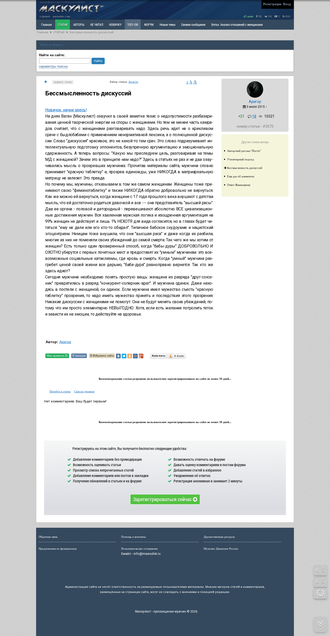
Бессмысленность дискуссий (92, 32)
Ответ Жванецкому (239, 184)
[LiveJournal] (146, 356)
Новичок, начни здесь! (66, 110)
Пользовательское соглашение (139, 548)
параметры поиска (53, 66)
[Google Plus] (141, 356)
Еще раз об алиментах (240, 176)
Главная (42, 32)
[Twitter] (124, 356)
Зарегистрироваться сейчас (163, 499)
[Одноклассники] (129, 356)
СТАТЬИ (62, 24)
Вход (287, 4)
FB (260, 16)
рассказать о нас (61, 16)
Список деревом (84, 391)
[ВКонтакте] (118, 356)
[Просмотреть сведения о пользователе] (255, 96)
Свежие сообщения (193, 24)
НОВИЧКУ (115, 24)
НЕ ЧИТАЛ (96, 24)
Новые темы (167, 24)
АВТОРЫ (78, 24)
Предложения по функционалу (58, 548)
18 (254, 116)
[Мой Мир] (135, 356)
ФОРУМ (149, 24)
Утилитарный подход (240, 159)
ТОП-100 (132, 24)
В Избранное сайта (102, 355)
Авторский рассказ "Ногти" (244, 150)
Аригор (133, 81)
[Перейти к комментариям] (45, 81)
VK (269, 16)
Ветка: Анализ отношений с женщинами (237, 24)
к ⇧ (321, 569)
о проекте (45, 16)
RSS (287, 16)
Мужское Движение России (221, 548)
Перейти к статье (60, 391)
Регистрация (272, 4)
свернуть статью (63, 81)
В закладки (79, 355)
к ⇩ (321, 581)
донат (249, 16)
